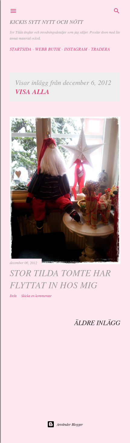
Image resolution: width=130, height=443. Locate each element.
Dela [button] (13, 295)
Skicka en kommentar (36, 295)
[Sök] (116, 10)
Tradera (100, 49)
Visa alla (32, 91)
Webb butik (47, 49)
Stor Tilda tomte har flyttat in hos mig (60, 279)
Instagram (75, 49)
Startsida (20, 49)
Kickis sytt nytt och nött (46, 21)
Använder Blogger (70, 424)
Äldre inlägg (97, 322)
